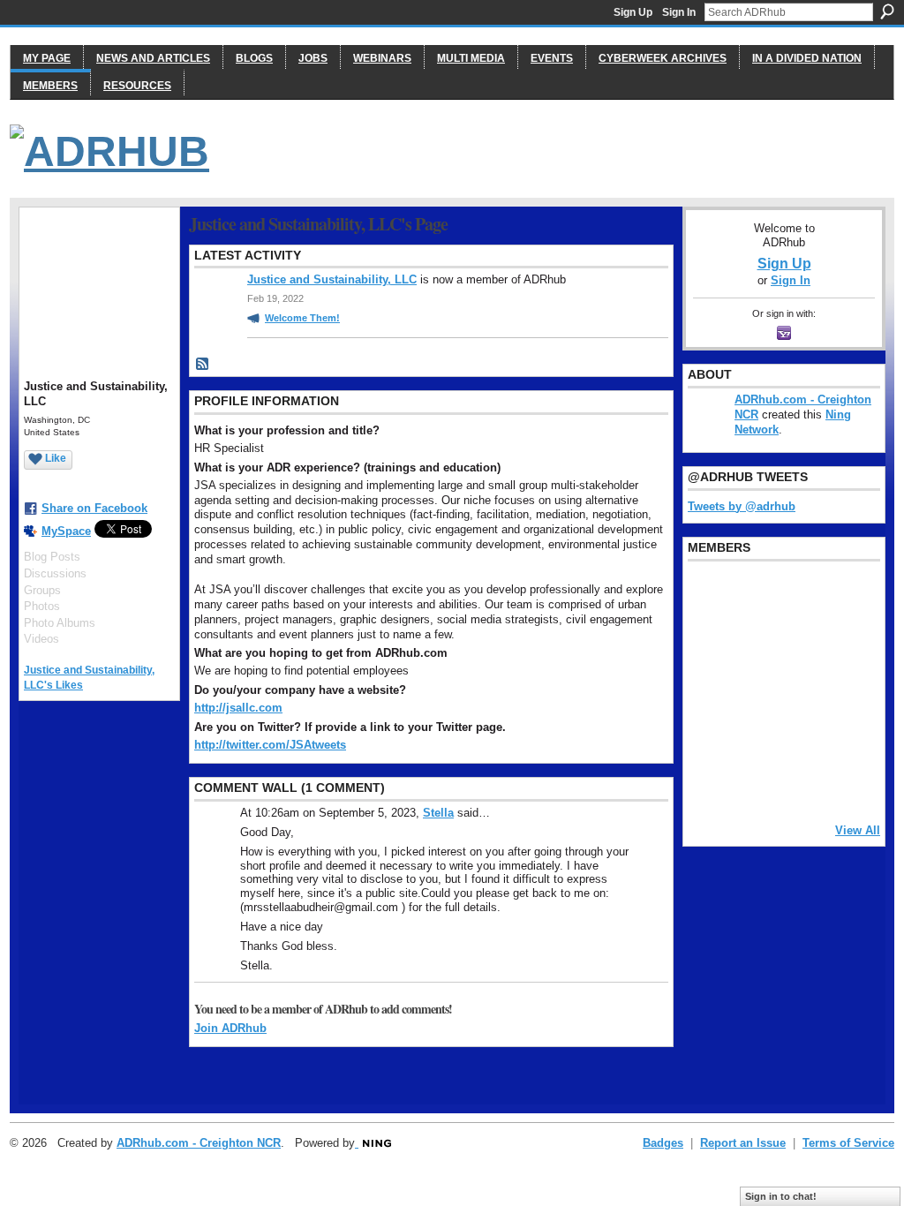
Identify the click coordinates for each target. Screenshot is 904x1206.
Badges (663, 1142)
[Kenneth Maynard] (709, 785)
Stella (438, 812)
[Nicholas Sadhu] (799, 737)
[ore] (799, 785)
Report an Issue (743, 1142)
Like (55, 458)
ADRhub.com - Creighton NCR (199, 1142)
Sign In (679, 12)
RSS (203, 365)
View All (857, 830)
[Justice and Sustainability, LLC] (754, 785)
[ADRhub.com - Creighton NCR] (754, 594)
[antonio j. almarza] (754, 689)
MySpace (66, 531)
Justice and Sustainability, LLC (332, 279)
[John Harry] (799, 642)
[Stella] (754, 737)
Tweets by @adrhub (741, 506)
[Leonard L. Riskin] (709, 642)
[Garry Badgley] (844, 594)
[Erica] (709, 737)
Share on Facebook (94, 508)
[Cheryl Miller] (844, 785)
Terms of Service (848, 1142)
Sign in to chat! (781, 1196)
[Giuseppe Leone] (799, 689)
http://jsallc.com (238, 707)
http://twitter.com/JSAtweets (270, 744)
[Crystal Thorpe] (844, 689)
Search (887, 11)
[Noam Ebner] (709, 689)
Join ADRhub (230, 1028)
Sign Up (633, 12)
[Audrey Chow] (799, 594)
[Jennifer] (754, 642)
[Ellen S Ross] (844, 737)
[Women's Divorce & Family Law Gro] (844, 642)
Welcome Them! (302, 318)
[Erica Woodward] (709, 594)
